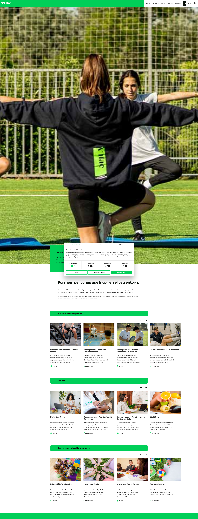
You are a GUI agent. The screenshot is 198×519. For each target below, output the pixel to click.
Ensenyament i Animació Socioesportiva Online (61, 351)
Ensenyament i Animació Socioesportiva (161, 351)
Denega (77, 272)
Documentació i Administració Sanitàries (164, 418)
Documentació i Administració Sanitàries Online (64, 418)
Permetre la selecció (99, 272)
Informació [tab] (122, 244)
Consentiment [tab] (76, 244)
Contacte (178, 3)
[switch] (90, 266)
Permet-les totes (121, 272)
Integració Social (158, 484)
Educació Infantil (91, 484)
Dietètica (88, 417)
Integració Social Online (61, 484)
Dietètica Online (124, 417)
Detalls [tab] (99, 244)
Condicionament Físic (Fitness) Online (131, 351)
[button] (141, 320)
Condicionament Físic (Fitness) (98, 350)
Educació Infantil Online (128, 484)
